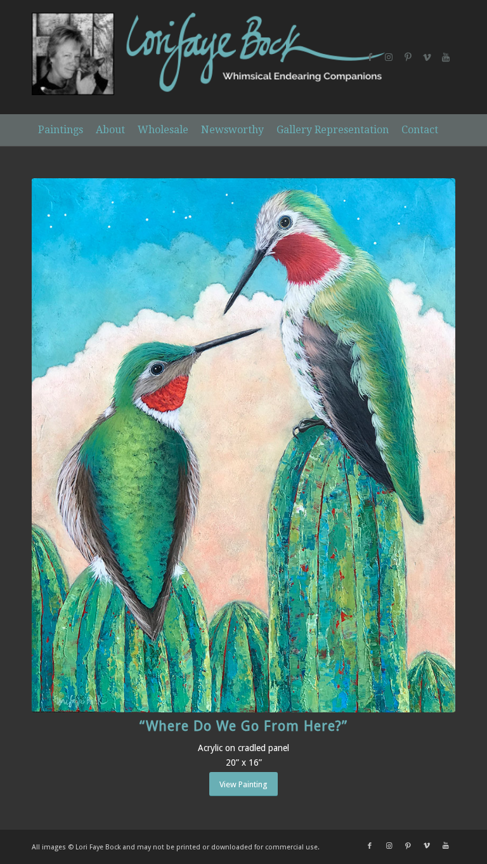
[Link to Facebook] (369, 57)
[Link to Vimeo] (426, 57)
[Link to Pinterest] (407, 57)
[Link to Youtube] (445, 57)
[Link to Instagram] (388, 57)
